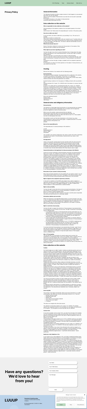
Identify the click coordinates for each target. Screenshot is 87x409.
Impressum (77, 407)
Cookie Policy (65, 407)
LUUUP (8, 3)
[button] (84, 394)
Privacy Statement (71, 407)
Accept (61, 404)
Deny (71, 404)
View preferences (80, 404)
